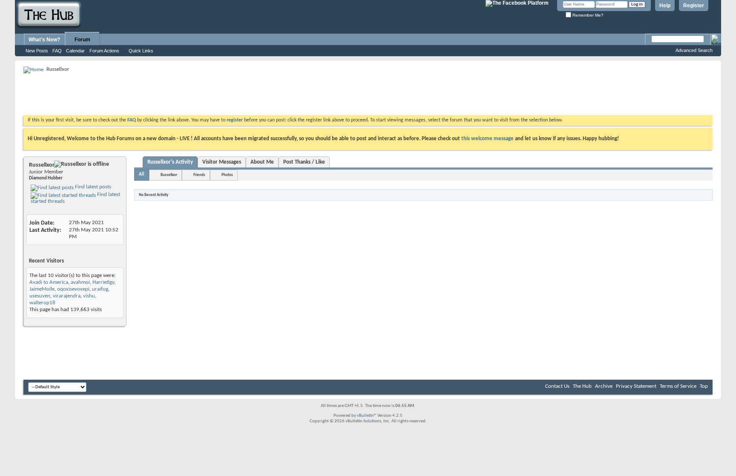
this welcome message (487, 138)
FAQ (57, 50)
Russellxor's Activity (170, 162)
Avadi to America (48, 282)
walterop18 (42, 303)
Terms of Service (678, 386)
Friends (199, 175)
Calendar (75, 50)
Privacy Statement (636, 386)
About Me (262, 162)
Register (693, 6)
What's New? (44, 40)
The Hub (582, 386)
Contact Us (557, 386)
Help (664, 6)
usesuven (39, 296)
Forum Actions (104, 50)
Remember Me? (587, 15)
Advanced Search (694, 50)
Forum (82, 40)
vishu (89, 296)
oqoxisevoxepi (73, 289)
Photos (227, 175)
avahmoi (80, 282)
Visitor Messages (221, 162)
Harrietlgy (103, 282)
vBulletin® (367, 415)
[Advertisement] (178, 94)
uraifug (100, 289)
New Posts (37, 50)
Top (704, 386)
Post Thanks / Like (304, 162)
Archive (603, 386)
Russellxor (169, 175)
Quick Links (141, 50)
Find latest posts (92, 187)
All (141, 174)
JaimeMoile (42, 289)
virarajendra (66, 296)
